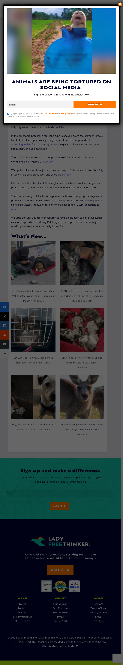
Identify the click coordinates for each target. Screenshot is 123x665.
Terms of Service (50, 114)
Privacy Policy (66, 114)
